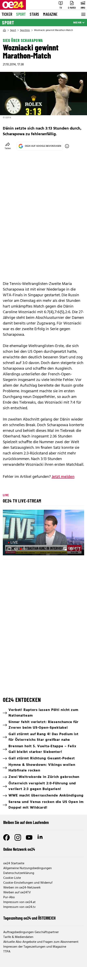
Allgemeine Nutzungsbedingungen (27, 868)
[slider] (24, 548)
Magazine (50, 14)
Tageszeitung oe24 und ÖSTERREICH (29, 918)
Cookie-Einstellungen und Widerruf (27, 882)
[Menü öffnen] (83, 14)
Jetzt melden (63, 477)
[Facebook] (6, 837)
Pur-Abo (9, 897)
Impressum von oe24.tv (19, 907)
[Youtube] (29, 837)
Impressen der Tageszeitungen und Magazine (34, 946)
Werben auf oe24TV (17, 892)
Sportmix (25, 30)
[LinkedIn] (40, 837)
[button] (44, 533)
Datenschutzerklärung (18, 873)
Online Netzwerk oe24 (19, 849)
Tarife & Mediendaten (18, 937)
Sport (21, 14)
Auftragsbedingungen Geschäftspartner (31, 932)
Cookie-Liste (12, 878)
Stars (34, 14)
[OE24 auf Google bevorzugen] (67, 146)
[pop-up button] (71, 549)
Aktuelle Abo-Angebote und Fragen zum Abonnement (41, 942)
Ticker (7, 14)
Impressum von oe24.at (19, 902)
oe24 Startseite (13, 863)
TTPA (6, 951)
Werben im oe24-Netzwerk (22, 887)
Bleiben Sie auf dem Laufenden (26, 822)
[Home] (4, 30)
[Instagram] (18, 837)
